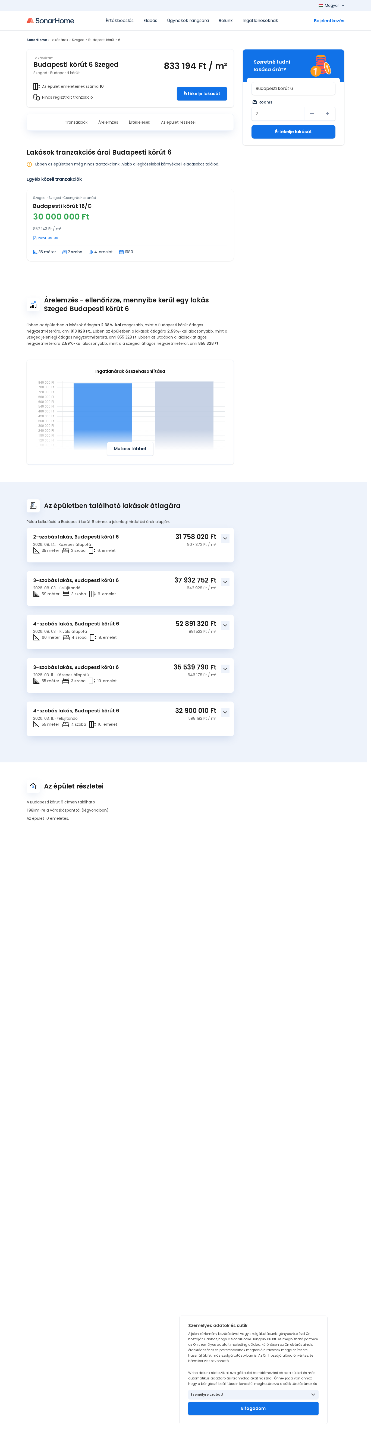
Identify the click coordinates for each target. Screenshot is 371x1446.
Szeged (78, 39)
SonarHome (37, 39)
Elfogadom (253, 1408)
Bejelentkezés (329, 21)
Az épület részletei (178, 122)
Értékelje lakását (202, 93)
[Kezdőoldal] (50, 20)
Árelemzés (108, 122)
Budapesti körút (101, 39)
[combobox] (293, 88)
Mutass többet (130, 449)
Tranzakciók (76, 122)
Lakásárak (59, 39)
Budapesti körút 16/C (62, 206)
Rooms (265, 102)
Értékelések (139, 122)
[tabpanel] (130, 225)
